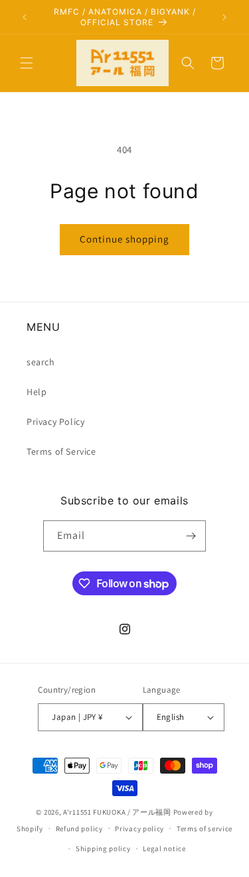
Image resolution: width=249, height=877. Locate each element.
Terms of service (204, 828)
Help (36, 392)
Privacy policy (139, 828)
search (41, 362)
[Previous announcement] (24, 17)
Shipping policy (103, 848)
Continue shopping (124, 239)
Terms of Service (61, 451)
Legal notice (164, 848)
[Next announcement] (224, 17)
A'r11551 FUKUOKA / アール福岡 (117, 812)
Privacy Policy (55, 422)
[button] (26, 63)
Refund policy (79, 828)
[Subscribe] (190, 536)
